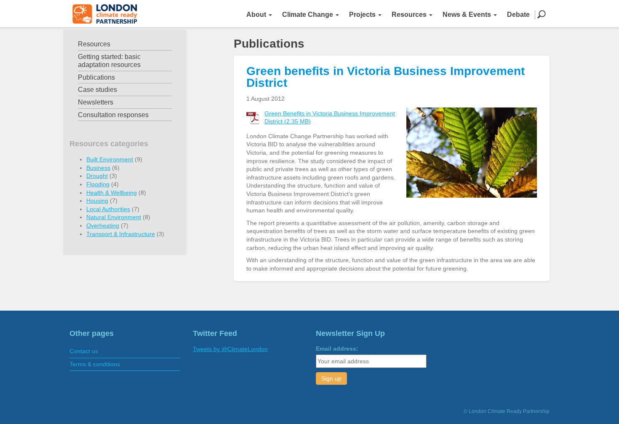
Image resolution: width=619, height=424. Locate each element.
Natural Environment (113, 217)
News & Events (468, 14)
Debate (518, 14)
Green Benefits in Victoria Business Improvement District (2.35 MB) (329, 117)
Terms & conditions (94, 364)
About (257, 14)
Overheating (102, 225)
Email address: (337, 348)
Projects (363, 14)
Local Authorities (108, 209)
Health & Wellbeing (111, 192)
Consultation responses (113, 114)
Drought (97, 175)
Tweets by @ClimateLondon (230, 349)
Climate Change (308, 14)
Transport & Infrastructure (120, 234)
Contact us (83, 351)
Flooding (97, 184)
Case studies (97, 89)
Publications (96, 77)
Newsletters (95, 102)
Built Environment (109, 159)
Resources (410, 14)
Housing (97, 200)
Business (98, 167)
